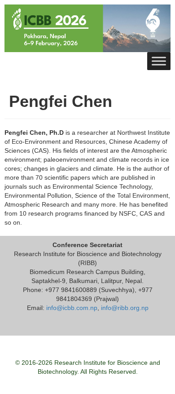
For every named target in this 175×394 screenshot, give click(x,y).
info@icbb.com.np (71, 307)
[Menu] (159, 61)
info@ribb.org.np (125, 307)
